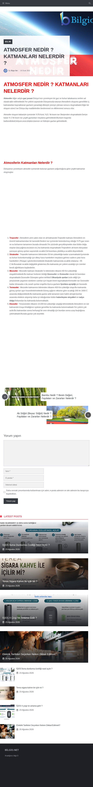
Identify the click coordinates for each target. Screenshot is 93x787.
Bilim (8, 42)
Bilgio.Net (14, 71)
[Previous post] (4, 396)
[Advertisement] (46, 143)
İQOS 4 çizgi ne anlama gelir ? (19, 617)
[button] (89, 3)
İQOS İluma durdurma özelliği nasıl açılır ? (26, 545)
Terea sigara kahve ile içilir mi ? (19, 581)
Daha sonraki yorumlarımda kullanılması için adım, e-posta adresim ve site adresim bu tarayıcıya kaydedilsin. (47, 492)
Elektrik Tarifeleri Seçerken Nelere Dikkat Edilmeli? (29, 654)
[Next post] (88, 415)
